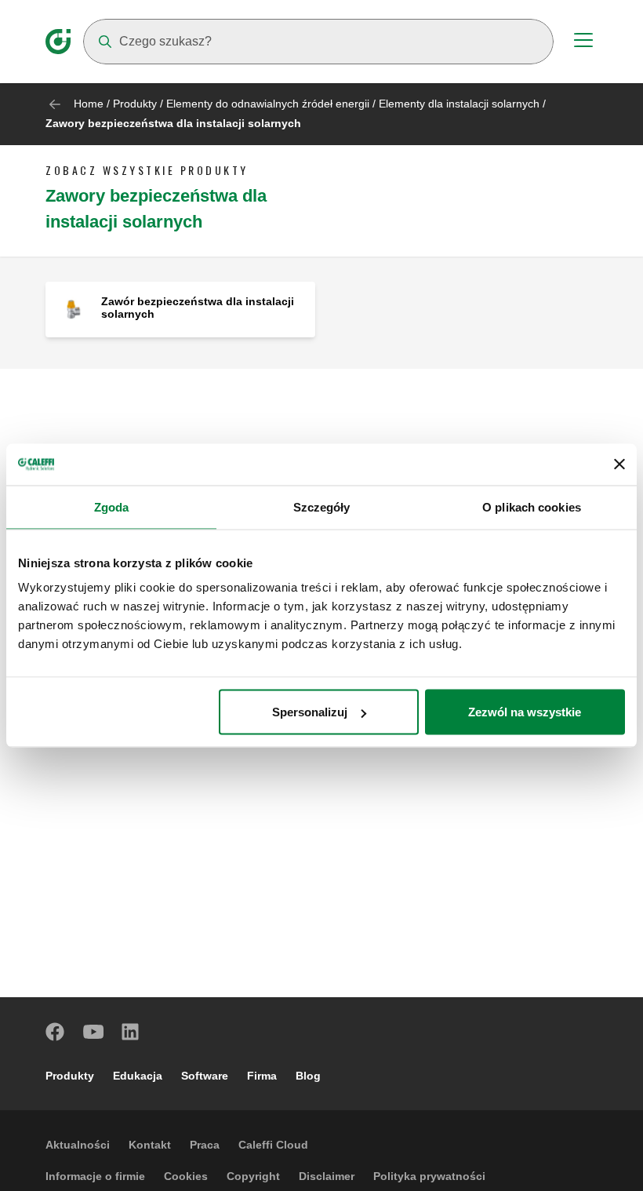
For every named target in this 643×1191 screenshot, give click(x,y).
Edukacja (137, 1075)
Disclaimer (326, 1176)
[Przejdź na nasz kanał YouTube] (93, 1031)
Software (204, 1075)
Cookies (186, 1176)
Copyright (253, 1176)
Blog (308, 1075)
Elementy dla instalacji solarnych (459, 103)
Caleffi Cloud (273, 1144)
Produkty (135, 103)
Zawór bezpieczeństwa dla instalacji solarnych (197, 307)
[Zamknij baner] (619, 464)
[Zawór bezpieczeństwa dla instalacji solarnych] (73, 308)
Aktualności (77, 1144)
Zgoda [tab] (111, 506)
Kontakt (150, 1144)
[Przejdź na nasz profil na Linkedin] (131, 1031)
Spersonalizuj (309, 712)
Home (89, 103)
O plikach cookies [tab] (531, 506)
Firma (262, 1075)
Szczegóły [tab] (322, 506)
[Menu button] (583, 42)
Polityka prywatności (429, 1176)
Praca (205, 1144)
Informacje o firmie (95, 1176)
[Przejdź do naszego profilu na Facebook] (55, 1031)
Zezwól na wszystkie (524, 712)
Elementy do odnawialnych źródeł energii (267, 103)
